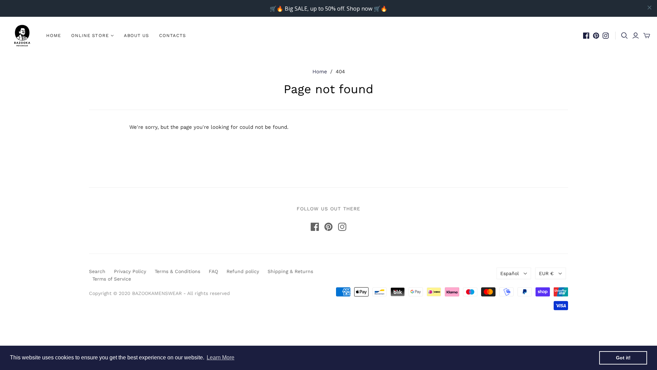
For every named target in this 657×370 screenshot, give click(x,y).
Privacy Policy (130, 271)
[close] (649, 7)
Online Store (89, 35)
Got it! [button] (623, 357)
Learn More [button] (220, 357)
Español (509, 273)
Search (97, 271)
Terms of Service (111, 279)
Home (53, 35)
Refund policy (243, 271)
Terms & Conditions (177, 271)
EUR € (546, 273)
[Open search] (624, 35)
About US (136, 35)
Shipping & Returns (290, 271)
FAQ (213, 271)
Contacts (172, 35)
